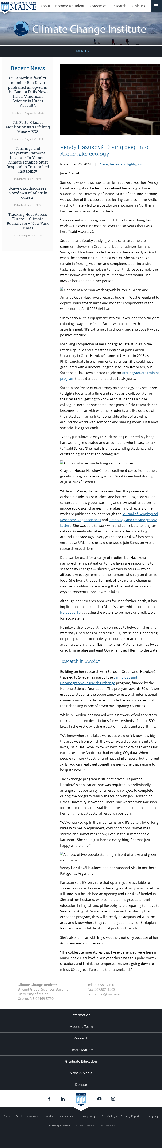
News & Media (81, 1073)
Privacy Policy (88, 1116)
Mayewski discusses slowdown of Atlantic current (28, 193)
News (104, 164)
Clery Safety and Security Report (120, 1116)
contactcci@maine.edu (106, 994)
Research (119, 6)
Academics (98, 6)
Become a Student (69, 6)
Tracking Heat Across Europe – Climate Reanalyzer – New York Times (28, 221)
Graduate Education (81, 1061)
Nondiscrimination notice (59, 1116)
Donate (81, 1084)
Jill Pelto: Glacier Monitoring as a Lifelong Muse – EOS (28, 127)
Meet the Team (81, 1026)
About (45, 6)
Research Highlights (126, 164)
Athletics (138, 6)
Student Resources (27, 1116)
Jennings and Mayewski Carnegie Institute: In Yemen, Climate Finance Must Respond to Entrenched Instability (28, 160)
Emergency (151, 1116)
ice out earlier (71, 612)
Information (81, 1015)
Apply (7, 1116)
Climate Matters (81, 1049)
